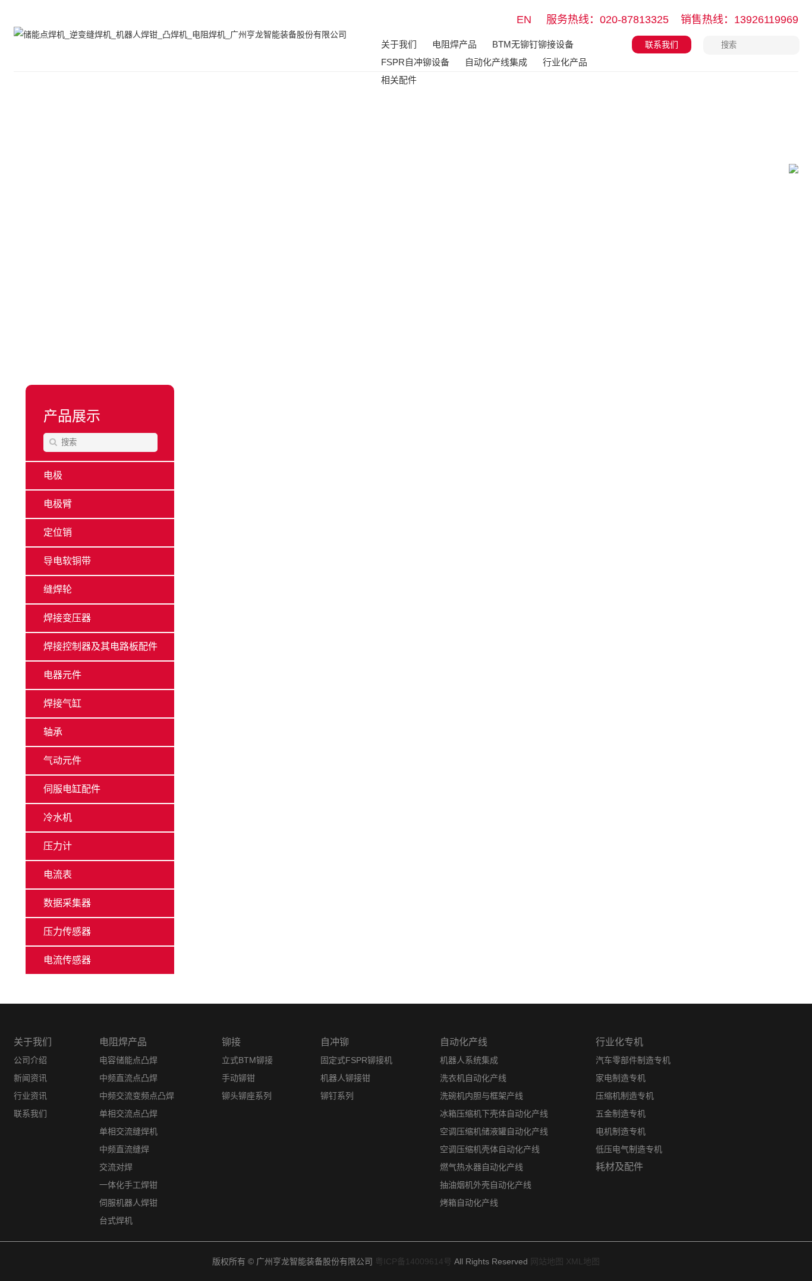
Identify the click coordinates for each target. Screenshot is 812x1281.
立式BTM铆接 (247, 1060)
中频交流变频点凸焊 (136, 1095)
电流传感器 (67, 960)
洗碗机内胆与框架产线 (481, 1095)
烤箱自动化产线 (469, 1202)
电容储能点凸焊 (128, 1060)
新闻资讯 (30, 1078)
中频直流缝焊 (124, 1149)
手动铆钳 (238, 1078)
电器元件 (62, 675)
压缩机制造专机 (625, 1095)
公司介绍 (30, 1060)
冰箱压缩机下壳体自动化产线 (494, 1113)
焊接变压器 (67, 618)
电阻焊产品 (454, 44)
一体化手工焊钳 (128, 1185)
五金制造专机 (621, 1113)
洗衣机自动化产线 (473, 1078)
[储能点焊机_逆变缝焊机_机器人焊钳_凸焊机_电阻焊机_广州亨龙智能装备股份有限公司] (180, 43)
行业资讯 (30, 1095)
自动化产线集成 (496, 62)
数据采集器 (67, 903)
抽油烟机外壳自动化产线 (485, 1185)
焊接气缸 (62, 703)
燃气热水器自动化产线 (481, 1167)
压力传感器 (67, 931)
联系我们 (661, 44)
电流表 (57, 874)
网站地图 (547, 1261)
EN (524, 20)
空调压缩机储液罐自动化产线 (494, 1131)
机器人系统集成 (469, 1060)
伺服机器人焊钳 (128, 1202)
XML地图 (583, 1261)
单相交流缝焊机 (128, 1131)
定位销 (57, 532)
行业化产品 (565, 62)
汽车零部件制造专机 (633, 1060)
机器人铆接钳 (345, 1078)
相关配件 (399, 80)
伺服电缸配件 (71, 789)
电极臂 (57, 504)
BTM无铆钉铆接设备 (533, 44)
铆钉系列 (337, 1095)
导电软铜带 (67, 561)
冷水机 (57, 817)
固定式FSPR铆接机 (356, 1060)
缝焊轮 (57, 589)
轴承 (52, 732)
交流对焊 (116, 1167)
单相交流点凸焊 (128, 1113)
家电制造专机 (621, 1078)
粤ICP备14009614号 (413, 1261)
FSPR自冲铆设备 (415, 62)
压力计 (57, 846)
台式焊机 (116, 1220)
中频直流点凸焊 (128, 1078)
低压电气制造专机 (629, 1149)
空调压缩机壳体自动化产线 (490, 1149)
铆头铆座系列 (247, 1095)
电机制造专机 (621, 1131)
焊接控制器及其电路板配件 (100, 646)
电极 (52, 475)
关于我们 (399, 44)
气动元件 (62, 760)
